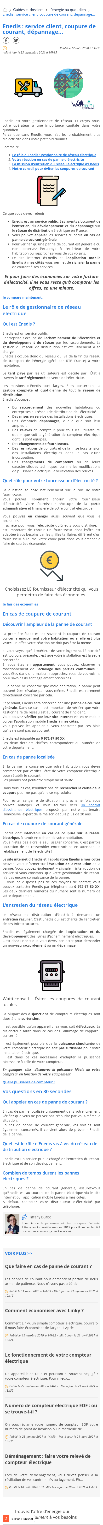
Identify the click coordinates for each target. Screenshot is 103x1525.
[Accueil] (5, 9)
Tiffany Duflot (40, 1217)
